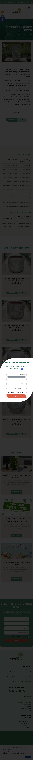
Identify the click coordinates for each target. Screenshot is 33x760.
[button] (2, 360)
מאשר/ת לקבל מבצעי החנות (16, 392)
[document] (16, 380)
